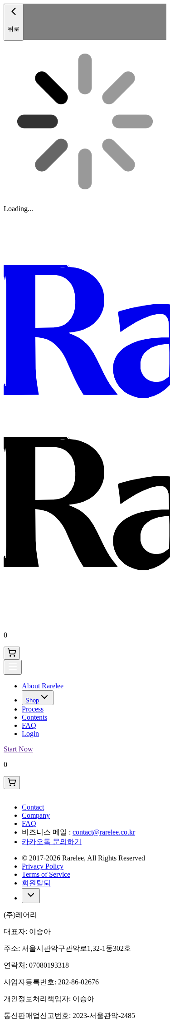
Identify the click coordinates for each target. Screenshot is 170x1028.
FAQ (29, 725)
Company (36, 815)
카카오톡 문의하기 (52, 841)
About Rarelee (42, 686)
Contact (33, 807)
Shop (32, 700)
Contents (34, 717)
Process (33, 709)
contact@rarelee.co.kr (104, 832)
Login (30, 733)
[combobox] (31, 895)
